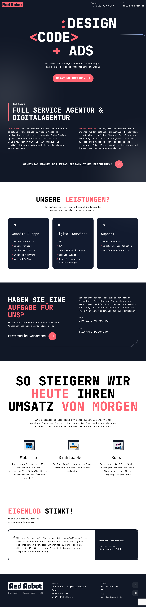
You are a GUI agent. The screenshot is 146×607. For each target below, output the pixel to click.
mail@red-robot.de (133, 5)
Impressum (13, 593)
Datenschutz (29, 593)
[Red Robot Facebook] (135, 585)
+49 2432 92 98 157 (102, 5)
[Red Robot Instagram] (135, 593)
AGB (41, 593)
